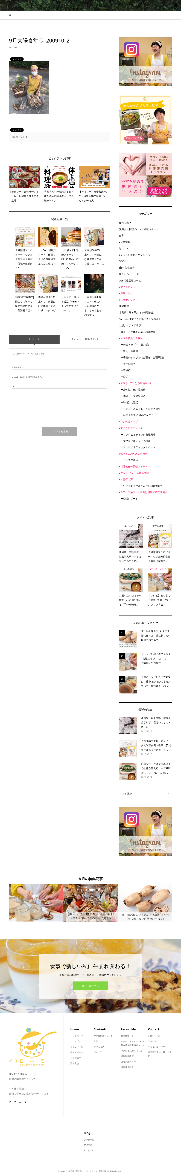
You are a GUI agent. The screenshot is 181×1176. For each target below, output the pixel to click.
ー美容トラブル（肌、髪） (135, 344)
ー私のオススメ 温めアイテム (137, 415)
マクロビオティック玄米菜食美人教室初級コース (132, 1043)
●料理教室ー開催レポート (133, 466)
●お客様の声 (126, 479)
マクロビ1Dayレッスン (132, 1051)
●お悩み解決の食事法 (131, 338)
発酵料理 (124, 306)
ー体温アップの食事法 (133, 396)
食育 (121, 235)
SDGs (122, 261)
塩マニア (124, 248)
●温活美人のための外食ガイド (136, 453)
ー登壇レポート (129, 498)
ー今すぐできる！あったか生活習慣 (140, 408)
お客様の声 (75, 1058)
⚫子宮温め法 (126, 267)
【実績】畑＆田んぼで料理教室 (136, 312)
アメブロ (88, 1145)
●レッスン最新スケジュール (134, 254)
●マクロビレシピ (128, 287)
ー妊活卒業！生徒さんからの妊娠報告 (142, 485)
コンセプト (75, 1041)
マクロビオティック (103, 1036)
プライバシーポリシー (158, 1047)
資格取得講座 (127, 1056)
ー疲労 (124, 376)
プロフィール (76, 1047)
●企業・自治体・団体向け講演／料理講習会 (143, 492)
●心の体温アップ (128, 421)
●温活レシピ (126, 293)
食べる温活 (125, 222)
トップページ (76, 1036)
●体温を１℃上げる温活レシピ (135, 383)
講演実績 (74, 1063)
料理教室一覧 (127, 1036)
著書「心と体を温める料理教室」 (139, 332)
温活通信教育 (127, 1067)
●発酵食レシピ (127, 299)
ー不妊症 (126, 370)
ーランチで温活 (129, 460)
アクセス (152, 1041)
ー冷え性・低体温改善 (133, 389)
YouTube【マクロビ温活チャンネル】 (140, 319)
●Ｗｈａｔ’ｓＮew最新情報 (134, 473)
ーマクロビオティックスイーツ (138, 447)
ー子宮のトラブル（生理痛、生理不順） (143, 357)
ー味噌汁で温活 (129, 402)
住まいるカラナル (129, 274)
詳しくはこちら (90, 985)
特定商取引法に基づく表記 (159, 1054)
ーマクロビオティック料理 (135, 441)
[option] (36, 903)
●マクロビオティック (131, 428)
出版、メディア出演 (130, 325)
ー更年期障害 (128, 363)
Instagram (88, 1150)
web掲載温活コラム (130, 280)
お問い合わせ (154, 1036)
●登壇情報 (124, 242)
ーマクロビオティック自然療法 (138, 434)
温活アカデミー (128, 1061)
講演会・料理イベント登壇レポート (139, 229)
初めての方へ (76, 1052)
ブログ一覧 (89, 1139)
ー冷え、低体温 (129, 351)
